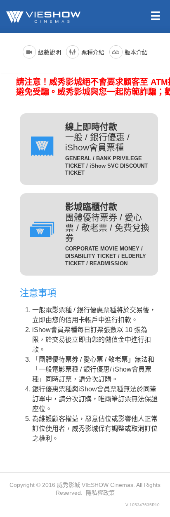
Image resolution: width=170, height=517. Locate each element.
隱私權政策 (100, 492)
